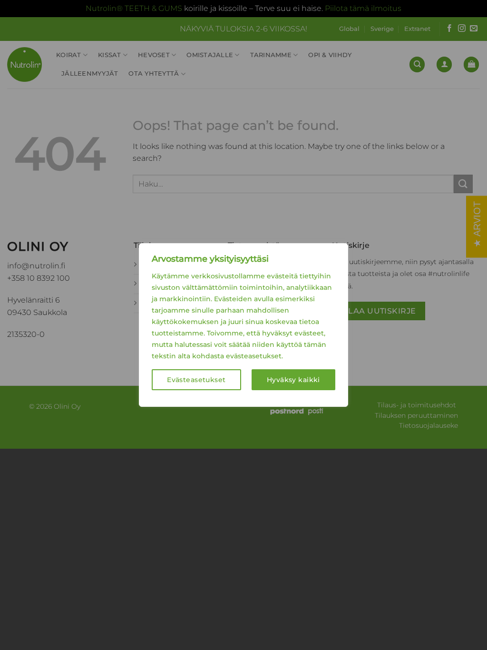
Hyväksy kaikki (293, 379)
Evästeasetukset (196, 379)
